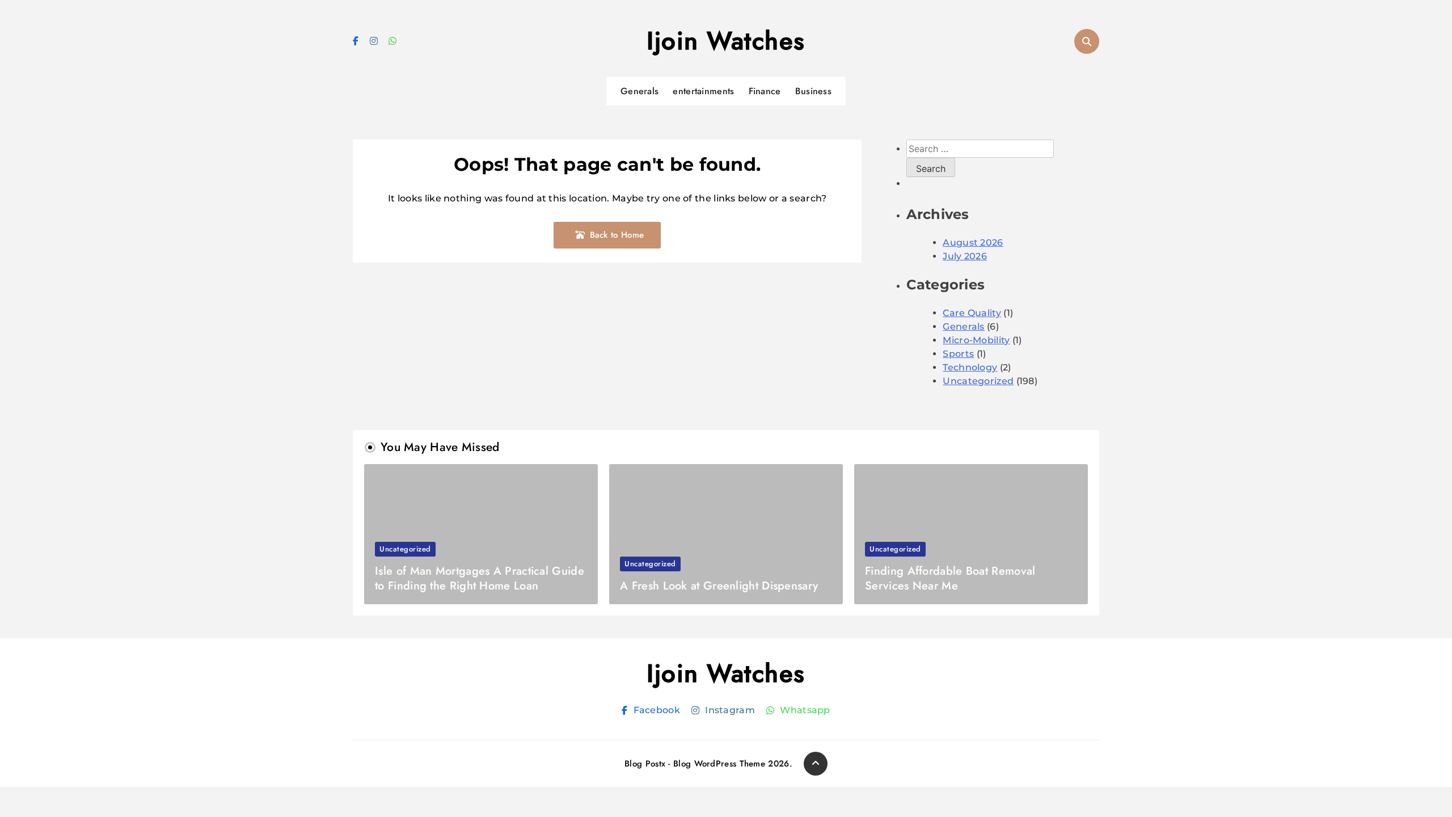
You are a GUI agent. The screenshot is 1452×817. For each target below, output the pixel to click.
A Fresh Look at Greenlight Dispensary (719, 586)
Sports (958, 353)
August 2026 (973, 242)
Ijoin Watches (726, 41)
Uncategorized (978, 381)
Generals (640, 91)
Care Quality (972, 313)
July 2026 (965, 256)
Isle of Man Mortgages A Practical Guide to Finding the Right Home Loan (479, 578)
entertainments (703, 91)
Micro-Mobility (976, 340)
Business (813, 91)
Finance (765, 91)
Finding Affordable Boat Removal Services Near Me (950, 578)
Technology (970, 367)
